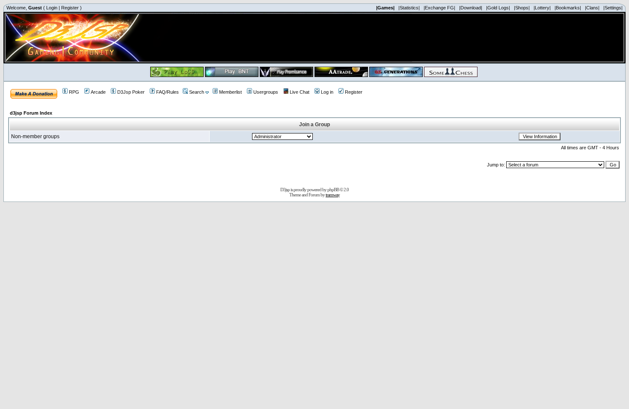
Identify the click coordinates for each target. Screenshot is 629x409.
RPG (74, 92)
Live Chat (299, 92)
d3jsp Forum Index (31, 113)
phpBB (333, 189)
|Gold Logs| (498, 7)
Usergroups (265, 92)
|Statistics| (409, 7)
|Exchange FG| (439, 7)
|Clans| (592, 7)
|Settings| (613, 7)
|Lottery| (542, 7)
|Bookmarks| (568, 7)
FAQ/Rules (167, 92)
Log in (327, 92)
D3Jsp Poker (131, 92)
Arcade (98, 92)
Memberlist (230, 92)
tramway (333, 194)
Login (51, 7)
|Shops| (522, 7)
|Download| (470, 7)
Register (70, 7)
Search (196, 92)
